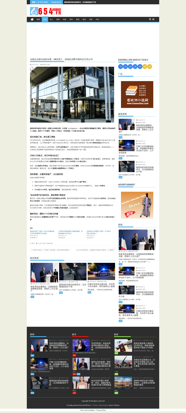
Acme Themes (114, 405)
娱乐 (84, 19)
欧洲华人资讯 (46, 64)
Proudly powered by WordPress (79, 405)
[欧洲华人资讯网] (32, 19)
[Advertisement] (93, 39)
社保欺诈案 (49, 243)
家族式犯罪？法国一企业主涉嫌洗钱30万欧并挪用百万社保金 (42, 232)
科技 (64, 19)
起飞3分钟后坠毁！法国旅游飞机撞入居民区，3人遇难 (95, 250)
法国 (44, 243)
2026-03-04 (96, 378)
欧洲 (44, 19)
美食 (58, 19)
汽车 (97, 19)
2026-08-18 (35, 284)
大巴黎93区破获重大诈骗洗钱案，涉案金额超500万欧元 (70, 232)
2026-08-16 (64, 282)
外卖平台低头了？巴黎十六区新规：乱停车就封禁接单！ (51, 250)
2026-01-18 (138, 357)
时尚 (71, 19)
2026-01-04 (138, 378)
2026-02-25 (138, 340)
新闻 (38, 19)
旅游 (77, 19)
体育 (90, 19)
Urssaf (40, 243)
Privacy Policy (101, 410)
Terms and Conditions (87, 410)
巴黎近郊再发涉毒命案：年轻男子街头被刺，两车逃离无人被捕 (85, 2)
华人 (51, 19)
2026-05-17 (96, 340)
